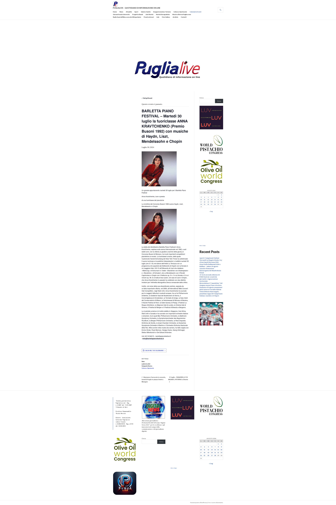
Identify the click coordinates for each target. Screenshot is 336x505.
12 (208, 199)
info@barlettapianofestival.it (153, 338)
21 (215, 202)
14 (215, 199)
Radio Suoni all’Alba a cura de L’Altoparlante (127, 17)
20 (211, 202)
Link (158, 17)
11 (204, 199)
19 (208, 202)
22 (218, 202)
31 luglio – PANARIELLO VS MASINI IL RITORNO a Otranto (178, 378)
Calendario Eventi (195, 12)
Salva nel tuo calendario (154, 350)
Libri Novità (149, 14)
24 (201, 204)
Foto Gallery (166, 17)
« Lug (211, 211)
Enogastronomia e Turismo (162, 12)
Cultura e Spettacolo (180, 12)
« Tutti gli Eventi (147, 98)
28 (215, 204)
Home (115, 12)
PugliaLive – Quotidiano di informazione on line (136, 8)
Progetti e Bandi (137, 14)
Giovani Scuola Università (121, 14)
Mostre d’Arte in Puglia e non (181, 14)
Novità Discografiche (163, 14)
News (121, 12)
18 (204, 202)
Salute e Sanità (145, 12)
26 (208, 204)
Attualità (129, 12)
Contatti (183, 17)
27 (211, 204)
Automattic (220, 502)
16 (221, 199)
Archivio (175, 17)
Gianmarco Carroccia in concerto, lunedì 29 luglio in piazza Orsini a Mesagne (154, 379)
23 (221, 202)
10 (201, 199)
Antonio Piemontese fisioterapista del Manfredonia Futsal (210, 271)
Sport (136, 12)
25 (204, 204)
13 (211, 199)
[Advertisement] (167, 37)
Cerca (202, 98)
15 (218, 199)
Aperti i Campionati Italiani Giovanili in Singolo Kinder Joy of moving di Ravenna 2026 (211, 260)
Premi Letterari (149, 17)
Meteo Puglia (203, 245)
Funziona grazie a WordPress (198, 502)
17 (201, 202)
